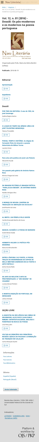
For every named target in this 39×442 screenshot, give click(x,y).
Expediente (6, 95)
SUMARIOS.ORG (18, 416)
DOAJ (28, 416)
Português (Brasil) (9, 379)
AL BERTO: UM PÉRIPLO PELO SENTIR (16, 217)
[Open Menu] (2, 2)
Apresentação (7, 85)
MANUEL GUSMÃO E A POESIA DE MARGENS (18, 230)
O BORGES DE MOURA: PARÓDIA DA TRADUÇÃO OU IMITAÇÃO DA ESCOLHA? (17, 203)
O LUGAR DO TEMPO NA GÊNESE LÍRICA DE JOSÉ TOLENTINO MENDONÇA (18, 127)
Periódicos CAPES (11, 418)
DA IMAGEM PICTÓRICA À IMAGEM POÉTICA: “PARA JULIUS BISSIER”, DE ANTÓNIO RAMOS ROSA (19, 187)
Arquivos (11, 7)
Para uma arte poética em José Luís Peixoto (18, 158)
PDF (6, 89)
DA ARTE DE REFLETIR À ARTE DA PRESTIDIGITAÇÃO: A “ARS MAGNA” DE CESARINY (17, 279)
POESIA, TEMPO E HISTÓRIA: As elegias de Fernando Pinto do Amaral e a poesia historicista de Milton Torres (18, 143)
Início (4, 7)
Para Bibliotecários (9, 363)
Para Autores (7, 360)
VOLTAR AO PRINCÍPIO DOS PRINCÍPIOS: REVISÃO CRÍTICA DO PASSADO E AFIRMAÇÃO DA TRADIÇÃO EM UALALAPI (19, 336)
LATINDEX (7, 416)
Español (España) (9, 376)
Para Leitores (7, 356)
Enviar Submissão (11, 389)
